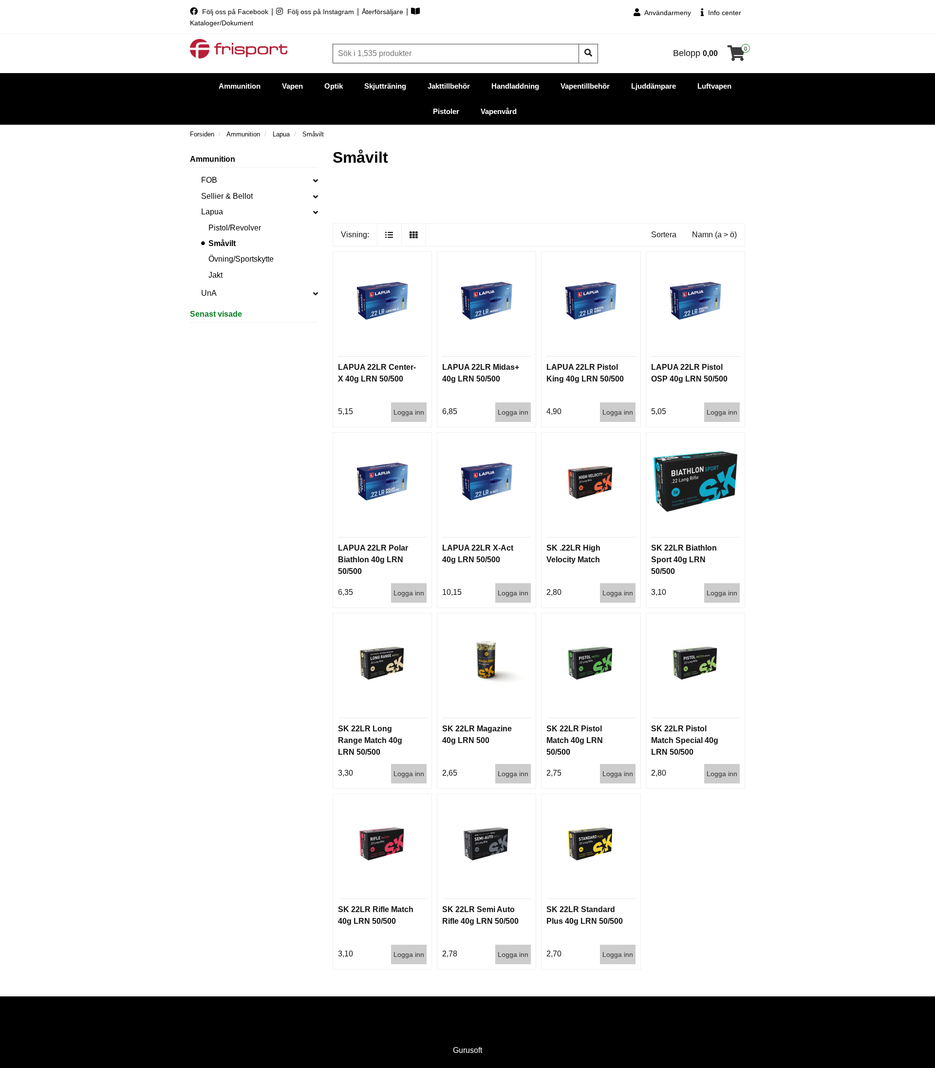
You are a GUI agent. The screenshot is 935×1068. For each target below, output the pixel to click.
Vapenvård (499, 111)
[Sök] (588, 53)
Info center (723, 13)
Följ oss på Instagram (320, 12)
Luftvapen (714, 86)
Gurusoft (467, 1050)
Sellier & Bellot (227, 196)
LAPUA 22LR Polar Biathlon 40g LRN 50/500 (373, 559)
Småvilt (222, 243)
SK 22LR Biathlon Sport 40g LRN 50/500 (684, 559)
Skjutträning (385, 86)
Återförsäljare (383, 12)
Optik (333, 86)
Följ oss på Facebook (235, 12)
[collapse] (315, 180)
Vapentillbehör (585, 86)
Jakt (215, 275)
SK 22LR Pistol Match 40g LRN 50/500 (574, 740)
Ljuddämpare (653, 86)
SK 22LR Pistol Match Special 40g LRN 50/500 (684, 740)
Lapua (212, 212)
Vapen (292, 86)
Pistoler (446, 111)
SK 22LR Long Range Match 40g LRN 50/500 (370, 740)
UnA (209, 293)
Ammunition (240, 86)
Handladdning (515, 86)
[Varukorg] (736, 56)
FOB (209, 180)
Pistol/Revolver (234, 228)
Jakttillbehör (449, 86)
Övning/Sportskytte (241, 259)
